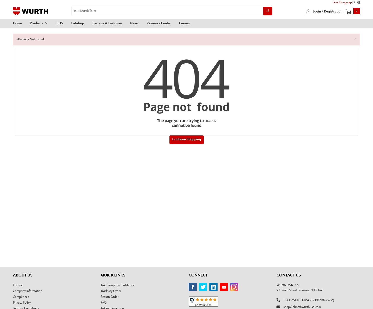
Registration (333, 11)
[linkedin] (213, 287)
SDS (60, 23)
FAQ (104, 302)
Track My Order (111, 291)
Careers (185, 23)
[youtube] (224, 287)
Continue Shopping (186, 139)
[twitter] (203, 287)
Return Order (110, 297)
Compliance (21, 297)
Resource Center (159, 23)
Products (36, 23)
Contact (18, 285)
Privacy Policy (22, 302)
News (134, 23)
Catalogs (77, 23)
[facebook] (193, 287)
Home (17, 23)
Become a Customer (107, 23)
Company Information (27, 291)
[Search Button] (267, 11)
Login (317, 11)
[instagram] (234, 287)
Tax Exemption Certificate (117, 285)
